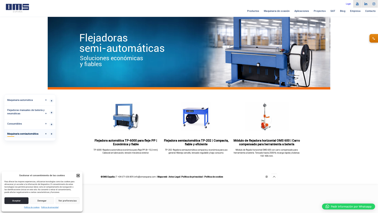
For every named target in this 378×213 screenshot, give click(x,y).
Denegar (42, 200)
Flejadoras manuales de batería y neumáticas (25, 112)
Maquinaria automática (20, 100)
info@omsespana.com (145, 177)
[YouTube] (357, 4)
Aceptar (16, 200)
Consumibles (14, 123)
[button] (78, 175)
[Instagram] (374, 4)
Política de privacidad (49, 207)
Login (348, 4)
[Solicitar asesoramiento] (373, 38)
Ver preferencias (67, 200)
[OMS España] (17, 8)
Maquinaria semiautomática (22, 133)
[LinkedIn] (366, 4)
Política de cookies (32, 207)
